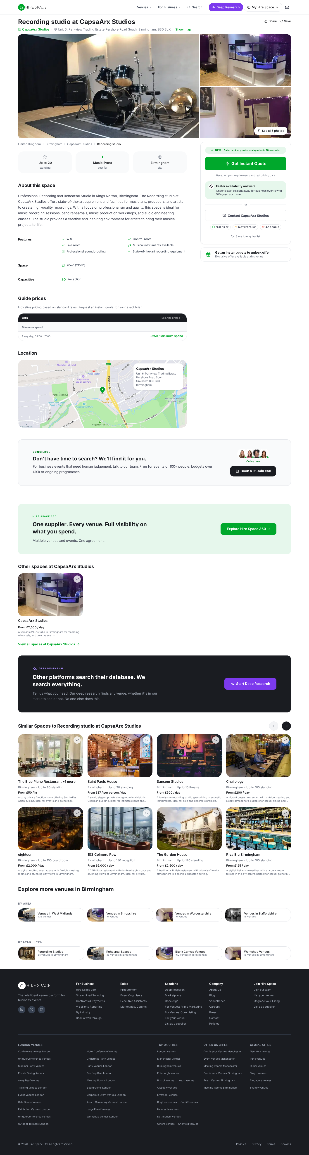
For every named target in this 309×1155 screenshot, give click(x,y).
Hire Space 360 (86, 989)
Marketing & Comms (133, 1006)
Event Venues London (31, 1094)
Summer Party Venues (31, 1066)
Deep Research (228, 7)
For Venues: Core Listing (180, 1012)
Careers (214, 1006)
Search (197, 7)
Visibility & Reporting (89, 1006)
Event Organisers (131, 995)
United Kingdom (29, 144)
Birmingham (54, 144)
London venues (166, 1051)
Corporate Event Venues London (106, 1094)
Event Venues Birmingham (219, 1080)
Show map (183, 29)
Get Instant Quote (248, 163)
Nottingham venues (169, 1116)
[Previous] (273, 726)
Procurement (128, 989)
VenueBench (217, 1001)
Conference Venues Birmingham (223, 1073)
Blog (212, 995)
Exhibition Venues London (34, 1109)
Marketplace (173, 995)
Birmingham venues (169, 1066)
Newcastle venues (168, 1109)
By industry (83, 1012)
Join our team (262, 989)
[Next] (286, 726)
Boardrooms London (99, 1087)
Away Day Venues (28, 1080)
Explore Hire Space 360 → (248, 529)
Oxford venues (166, 1123)
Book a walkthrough (89, 1018)
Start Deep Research (253, 683)
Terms (271, 1144)
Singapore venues (260, 1080)
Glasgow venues (167, 1087)
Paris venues (257, 1058)
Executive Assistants (133, 1001)
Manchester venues (169, 1058)
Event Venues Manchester (219, 1058)
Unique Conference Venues (34, 1058)
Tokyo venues (258, 1073)
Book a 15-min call (256, 471)
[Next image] (77, 594)
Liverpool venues (167, 1094)
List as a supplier (175, 1023)
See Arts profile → (172, 317)
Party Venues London (99, 1066)
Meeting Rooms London (101, 1080)
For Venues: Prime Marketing (183, 1006)
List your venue (175, 1018)
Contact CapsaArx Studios (248, 215)
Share (273, 21)
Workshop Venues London (103, 1116)
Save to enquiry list (248, 236)
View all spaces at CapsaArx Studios (46, 644)
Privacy (256, 1144)
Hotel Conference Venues (102, 1051)
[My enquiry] (287, 7)
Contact (214, 1018)
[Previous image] (23, 594)
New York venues (260, 1051)
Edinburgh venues (168, 1073)
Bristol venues (165, 1080)
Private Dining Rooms (31, 1073)
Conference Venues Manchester (223, 1051)
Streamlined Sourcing (90, 995)
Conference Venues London (34, 1051)
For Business (167, 7)
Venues (142, 7)
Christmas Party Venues (101, 1058)
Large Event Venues (98, 1109)
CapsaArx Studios (36, 29)
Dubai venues (258, 1066)
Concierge (171, 1001)
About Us (215, 989)
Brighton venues (167, 1102)
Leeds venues (186, 1080)
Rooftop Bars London (99, 1073)
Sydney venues (259, 1087)
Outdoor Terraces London (33, 1123)
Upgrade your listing (267, 1001)
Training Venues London (32, 1087)
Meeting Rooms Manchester (220, 1066)
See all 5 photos (273, 130)
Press (212, 1012)
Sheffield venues (188, 1123)
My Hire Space (263, 7)
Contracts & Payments (90, 1001)
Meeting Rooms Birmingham (221, 1087)
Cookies (285, 1144)
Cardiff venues (189, 1102)
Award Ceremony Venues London (107, 1102)
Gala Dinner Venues (29, 1102)
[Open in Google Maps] (102, 394)
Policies (214, 1023)
